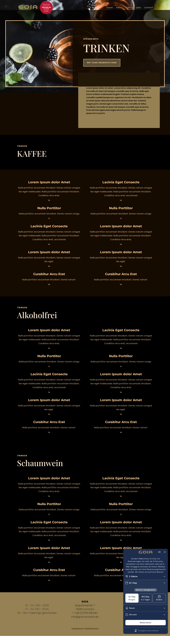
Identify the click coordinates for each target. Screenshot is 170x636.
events (129, 8)
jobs (138, 8)
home (110, 8)
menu (119, 8)
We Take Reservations (102, 62)
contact (148, 8)
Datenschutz (91, 628)
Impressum (77, 628)
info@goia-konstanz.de (84, 617)
